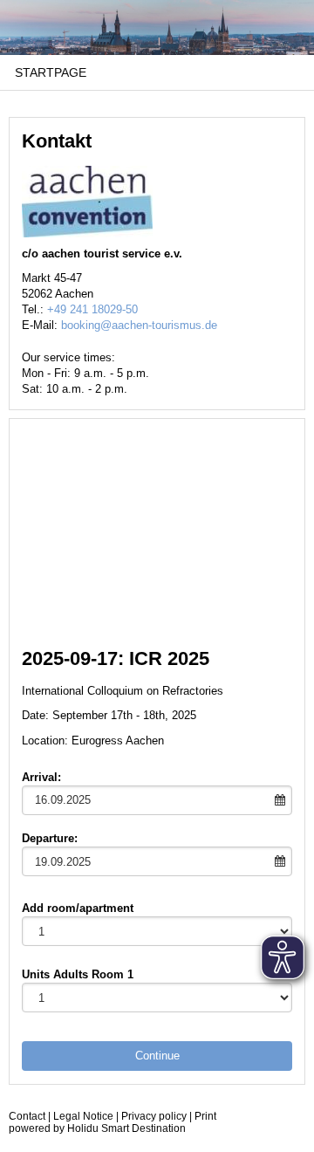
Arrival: (41, 777)
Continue (157, 1055)
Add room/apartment (77, 908)
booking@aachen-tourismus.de (139, 325)
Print (205, 1116)
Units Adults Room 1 (77, 974)
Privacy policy (154, 1116)
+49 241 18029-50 (92, 309)
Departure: (50, 838)
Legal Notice (83, 1116)
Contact (27, 1116)
